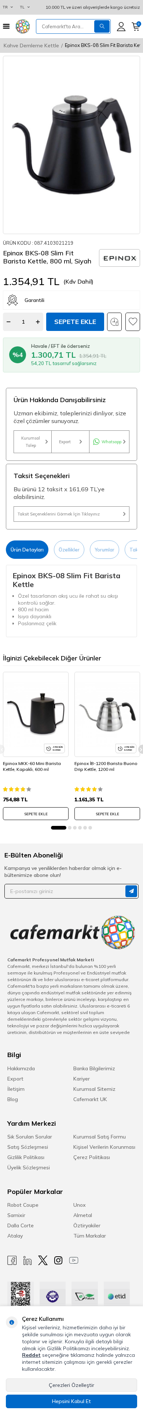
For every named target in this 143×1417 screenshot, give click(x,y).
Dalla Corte (20, 1225)
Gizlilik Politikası (25, 1157)
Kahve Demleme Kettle (31, 45)
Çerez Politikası (91, 1157)
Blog (12, 1099)
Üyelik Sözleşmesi (28, 1167)
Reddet (31, 1355)
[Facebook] (12, 1260)
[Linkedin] (27, 1260)
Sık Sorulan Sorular (29, 1136)
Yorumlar (104, 550)
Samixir (16, 1215)
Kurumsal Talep (30, 442)
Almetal (82, 1215)
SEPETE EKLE (36, 814)
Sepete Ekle (75, 321)
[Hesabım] (121, 26)
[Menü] (6, 26)
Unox (79, 1205)
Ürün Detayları (27, 550)
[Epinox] (119, 258)
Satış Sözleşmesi (27, 1147)
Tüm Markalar (89, 1235)
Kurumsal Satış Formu (99, 1136)
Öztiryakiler (86, 1225)
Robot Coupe (22, 1205)
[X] (43, 1260)
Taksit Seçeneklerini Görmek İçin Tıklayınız (59, 514)
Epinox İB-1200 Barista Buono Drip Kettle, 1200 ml (106, 766)
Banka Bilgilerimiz (94, 1068)
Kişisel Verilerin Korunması (104, 1147)
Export (65, 441)
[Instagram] (58, 1260)
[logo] (22, 26)
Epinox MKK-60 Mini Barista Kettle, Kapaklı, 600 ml (32, 766)
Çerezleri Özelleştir (71, 1385)
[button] (58, 828)
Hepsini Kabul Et (71, 1401)
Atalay (15, 1235)
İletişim (16, 1089)
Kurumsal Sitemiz (94, 1089)
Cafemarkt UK (90, 1099)
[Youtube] (73, 1260)
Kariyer (81, 1078)
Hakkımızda (21, 1068)
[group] (71, 145)
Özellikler (69, 550)
